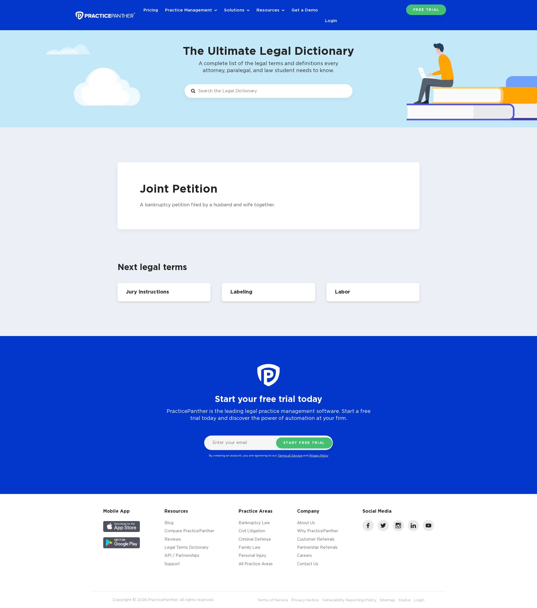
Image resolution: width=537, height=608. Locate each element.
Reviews (172, 539)
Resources (267, 10)
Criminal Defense (255, 539)
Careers (304, 555)
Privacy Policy (318, 455)
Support (172, 564)
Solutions (234, 10)
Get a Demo (304, 10)
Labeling (241, 291)
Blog (168, 523)
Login (331, 20)
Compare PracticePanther (189, 531)
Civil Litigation (252, 531)
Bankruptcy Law (254, 523)
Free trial (426, 9)
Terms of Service (290, 455)
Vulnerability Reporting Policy (349, 600)
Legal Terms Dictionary (186, 547)
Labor (342, 291)
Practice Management (188, 10)
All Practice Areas (256, 564)
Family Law (249, 547)
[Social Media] (368, 529)
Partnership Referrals (317, 547)
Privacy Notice (305, 600)
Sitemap (387, 600)
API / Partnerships (181, 555)
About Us (306, 523)
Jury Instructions (147, 291)
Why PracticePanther (317, 531)
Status (405, 600)
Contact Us (307, 564)
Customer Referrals (316, 539)
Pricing (150, 10)
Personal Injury (252, 555)
